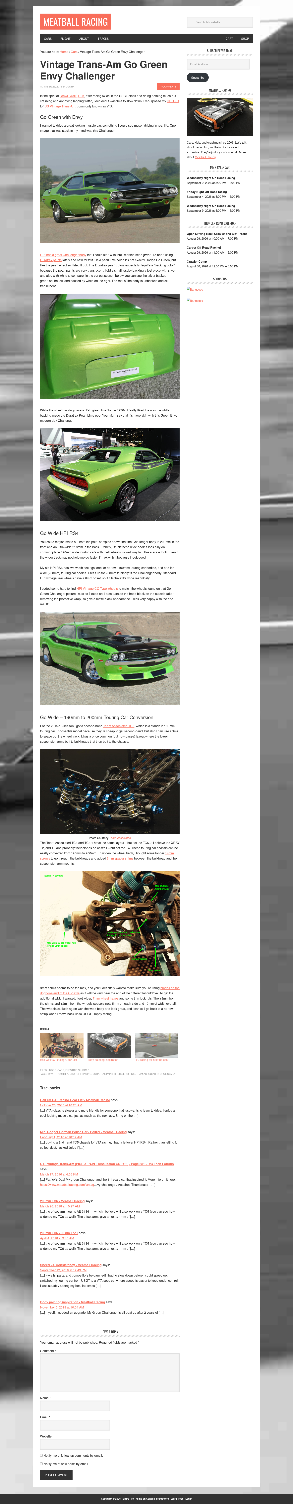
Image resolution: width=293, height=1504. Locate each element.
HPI (116, 1073)
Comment (48, 1350)
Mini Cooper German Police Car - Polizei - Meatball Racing (83, 1132)
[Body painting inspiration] (109, 1045)
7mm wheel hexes (105, 998)
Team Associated (120, 838)
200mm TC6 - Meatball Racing (62, 1201)
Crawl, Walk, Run (72, 95)
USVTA (171, 1073)
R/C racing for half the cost (151, 1060)
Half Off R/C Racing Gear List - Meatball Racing (75, 1100)
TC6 (133, 1073)
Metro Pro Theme (132, 1498)
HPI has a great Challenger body (63, 254)
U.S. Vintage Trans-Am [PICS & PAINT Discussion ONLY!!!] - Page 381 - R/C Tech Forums (107, 1164)
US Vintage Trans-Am (59, 106)
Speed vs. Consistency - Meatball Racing (71, 1265)
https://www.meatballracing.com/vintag (67, 1184)
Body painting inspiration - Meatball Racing (72, 1302)
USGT (163, 1073)
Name (45, 1398)
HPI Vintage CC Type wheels (97, 588)
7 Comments (168, 86)
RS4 (121, 1073)
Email (45, 1417)
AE (68, 1073)
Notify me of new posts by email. (66, 1463)
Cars (60, 1070)
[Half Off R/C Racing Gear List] (62, 1045)
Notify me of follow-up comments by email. (73, 1455)
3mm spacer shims (120, 858)
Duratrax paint (102, 1073)
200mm (62, 1073)
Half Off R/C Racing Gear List (58, 1060)
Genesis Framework (157, 1498)
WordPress (177, 1498)
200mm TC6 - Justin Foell (59, 1233)
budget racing (81, 1073)
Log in (188, 1498)
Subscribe (197, 77)
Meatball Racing (75, 21)
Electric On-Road (77, 1070)
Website (46, 1436)
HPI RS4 (173, 101)
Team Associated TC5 (118, 726)
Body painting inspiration (103, 1060)
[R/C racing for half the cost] (156, 1045)
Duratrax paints (51, 260)
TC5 (127, 1073)
